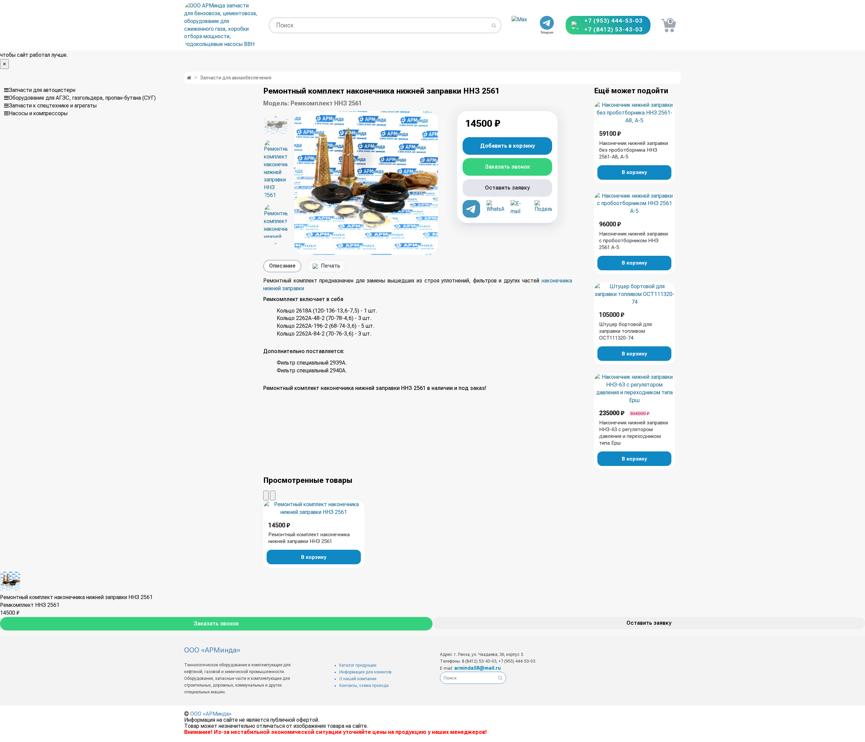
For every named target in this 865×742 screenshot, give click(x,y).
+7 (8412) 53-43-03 (613, 30)
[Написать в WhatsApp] (495, 209)
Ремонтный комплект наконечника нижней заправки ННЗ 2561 (309, 537)
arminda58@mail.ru (477, 668)
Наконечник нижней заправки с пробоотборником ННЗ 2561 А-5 (633, 240)
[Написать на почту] (519, 209)
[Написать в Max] (520, 25)
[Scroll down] (276, 243)
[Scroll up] (276, 116)
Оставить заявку (648, 623)
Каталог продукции (357, 665)
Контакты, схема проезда (364, 685)
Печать (330, 266)
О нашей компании (357, 678)
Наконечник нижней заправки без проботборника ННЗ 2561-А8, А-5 (633, 150)
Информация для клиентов (365, 672)
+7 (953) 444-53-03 (613, 21)
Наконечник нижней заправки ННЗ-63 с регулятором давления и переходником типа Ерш (633, 433)
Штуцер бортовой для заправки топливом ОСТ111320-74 (625, 331)
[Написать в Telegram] (547, 25)
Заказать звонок (216, 623)
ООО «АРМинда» (210, 714)
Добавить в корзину (507, 146)
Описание (282, 266)
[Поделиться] (543, 209)
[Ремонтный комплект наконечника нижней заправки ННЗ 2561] (366, 183)
